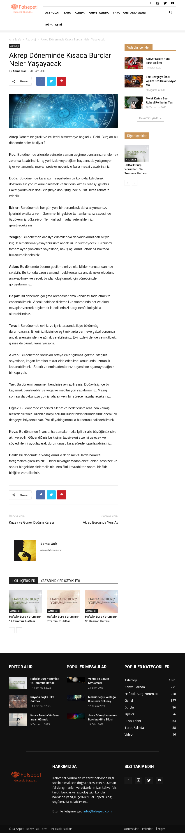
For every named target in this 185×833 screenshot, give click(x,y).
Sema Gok (19, 71)
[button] (170, 12)
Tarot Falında (74, 12)
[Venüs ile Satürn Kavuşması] (76, 679)
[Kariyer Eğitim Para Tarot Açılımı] (134, 63)
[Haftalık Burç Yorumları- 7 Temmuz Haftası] (63, 601)
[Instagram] (157, 3)
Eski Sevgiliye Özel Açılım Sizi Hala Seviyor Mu (161, 81)
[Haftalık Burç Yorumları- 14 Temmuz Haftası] (25, 601)
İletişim (160, 829)
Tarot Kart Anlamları (129, 12)
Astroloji (52, 12)
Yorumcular (131, 829)
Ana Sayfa (15, 39)
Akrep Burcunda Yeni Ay (100, 522)
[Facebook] (150, 3)
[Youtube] (172, 3)
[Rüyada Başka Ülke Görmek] (18, 701)
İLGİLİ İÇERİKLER (23, 581)
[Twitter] (165, 3)
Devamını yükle (148, 118)
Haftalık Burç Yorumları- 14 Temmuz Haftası (135, 169)
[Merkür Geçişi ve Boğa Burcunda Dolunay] (76, 698)
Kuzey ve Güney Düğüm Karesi (31, 522)
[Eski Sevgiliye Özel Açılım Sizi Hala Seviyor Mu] (134, 81)
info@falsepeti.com (97, 811)
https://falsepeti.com (51, 550)
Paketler (147, 829)
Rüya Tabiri (53, 24)
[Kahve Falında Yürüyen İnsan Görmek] (18, 719)
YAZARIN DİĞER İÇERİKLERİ (60, 581)
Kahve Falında (99, 12)
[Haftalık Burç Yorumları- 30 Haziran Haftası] (101, 601)
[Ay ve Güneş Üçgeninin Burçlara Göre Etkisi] (76, 716)
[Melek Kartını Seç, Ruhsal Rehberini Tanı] (134, 102)
